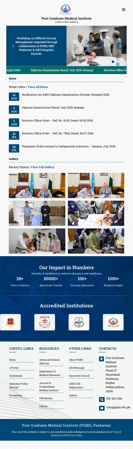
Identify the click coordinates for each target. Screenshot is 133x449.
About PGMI (76, 359)
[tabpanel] (66, 46)
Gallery (73, 395)
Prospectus (15, 395)
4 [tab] (118, 62)
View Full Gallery (42, 167)
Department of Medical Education (49, 373)
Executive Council (79, 375)
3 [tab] (113, 62)
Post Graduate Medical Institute (67, 19)
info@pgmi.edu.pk (118, 407)
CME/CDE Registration (76, 385)
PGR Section (46, 398)
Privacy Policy (75, 435)
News (12, 359)
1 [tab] (102, 62)
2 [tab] (108, 62)
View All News (38, 87)
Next (119, 45)
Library (43, 406)
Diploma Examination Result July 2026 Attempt (39, 70)
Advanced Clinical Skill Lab (49, 361)
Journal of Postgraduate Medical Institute (49, 386)
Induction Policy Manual (18, 385)
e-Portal (13, 367)
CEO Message (76, 367)
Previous (13, 45)
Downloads (15, 375)
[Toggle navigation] (123, 9)
